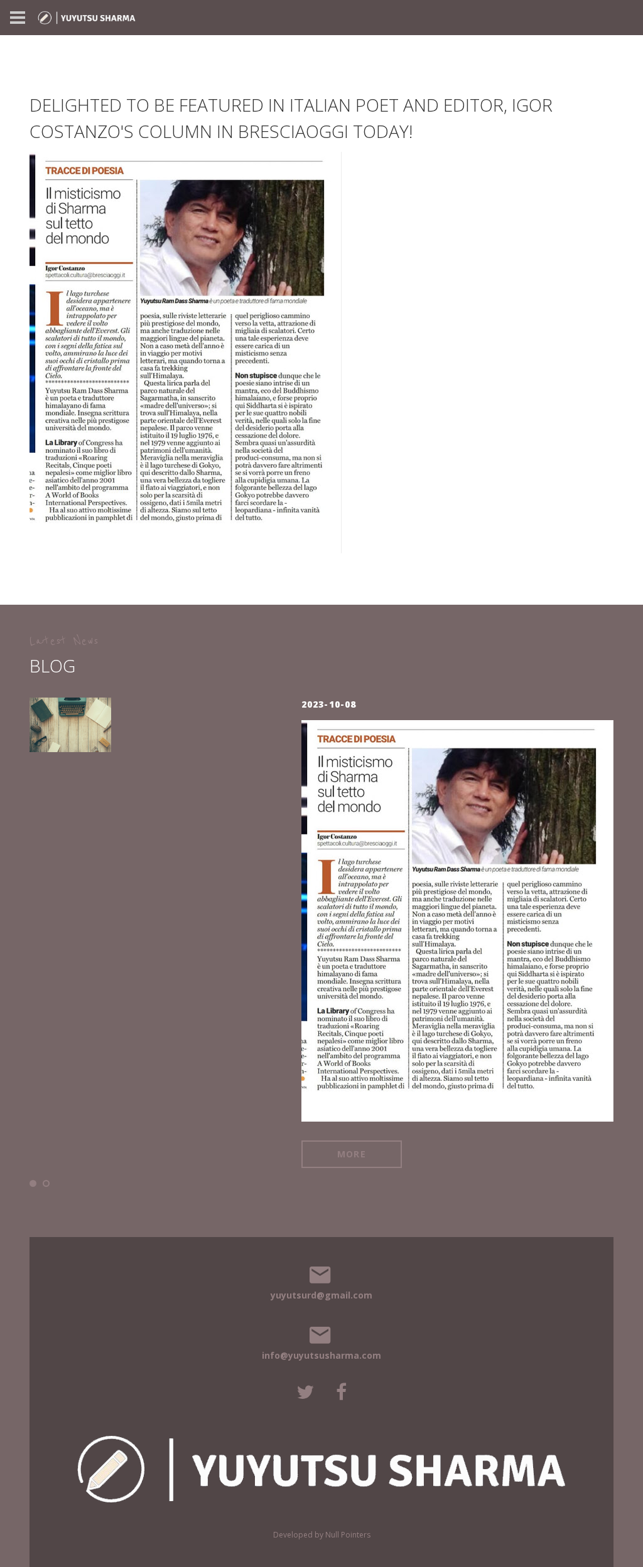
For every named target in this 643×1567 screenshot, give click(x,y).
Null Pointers (347, 1534)
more (224, 1058)
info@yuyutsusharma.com (321, 1355)
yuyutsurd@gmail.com (321, 1295)
